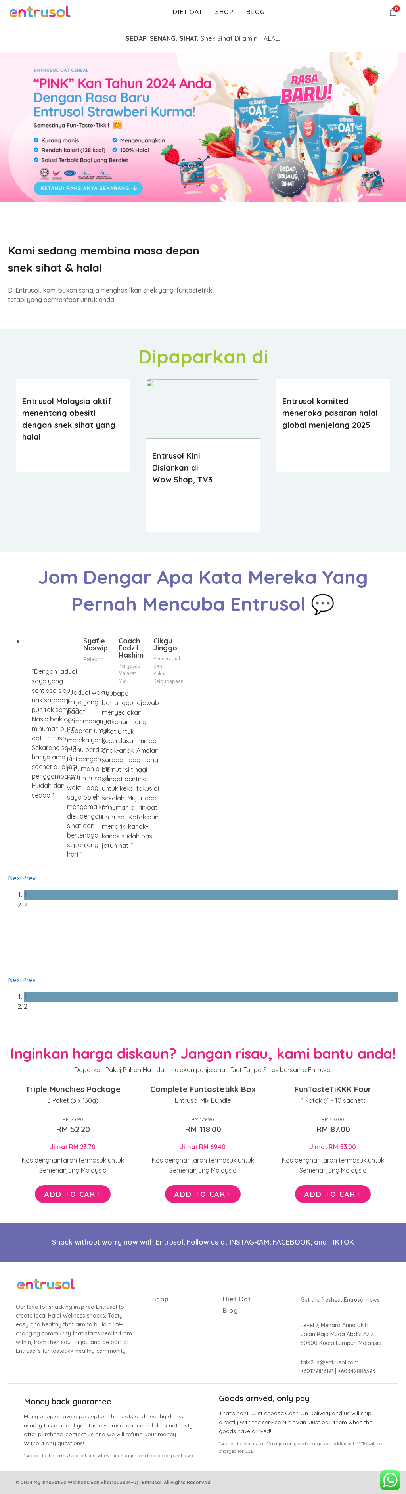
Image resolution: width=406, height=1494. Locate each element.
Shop (224, 12)
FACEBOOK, (292, 1242)
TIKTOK (341, 1242)
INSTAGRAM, (251, 1242)
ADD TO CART (72, 1194)
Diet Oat (187, 12)
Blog (255, 12)
